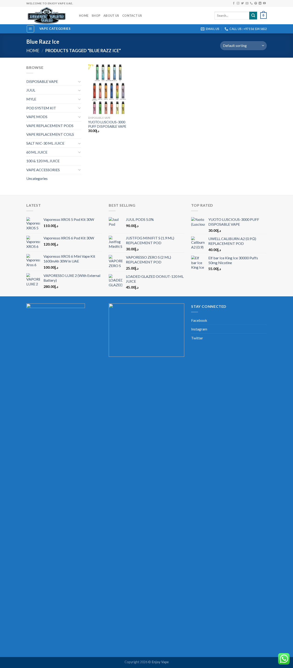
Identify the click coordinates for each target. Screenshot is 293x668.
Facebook (199, 320)
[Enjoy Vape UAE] (49, 15)
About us (111, 15)
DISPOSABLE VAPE (42, 81)
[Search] (253, 15)
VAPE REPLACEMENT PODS (49, 125)
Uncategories (37, 178)
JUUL (30, 90)
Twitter (197, 338)
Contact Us (132, 15)
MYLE (31, 99)
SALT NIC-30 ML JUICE (45, 143)
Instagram (199, 329)
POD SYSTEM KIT (41, 108)
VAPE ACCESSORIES (43, 170)
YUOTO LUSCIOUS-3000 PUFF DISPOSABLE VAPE (107, 124)
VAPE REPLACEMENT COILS (50, 134)
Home (83, 15)
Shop (96, 15)
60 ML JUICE (36, 152)
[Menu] (30, 28)
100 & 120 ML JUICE (43, 161)
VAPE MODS (36, 116)
